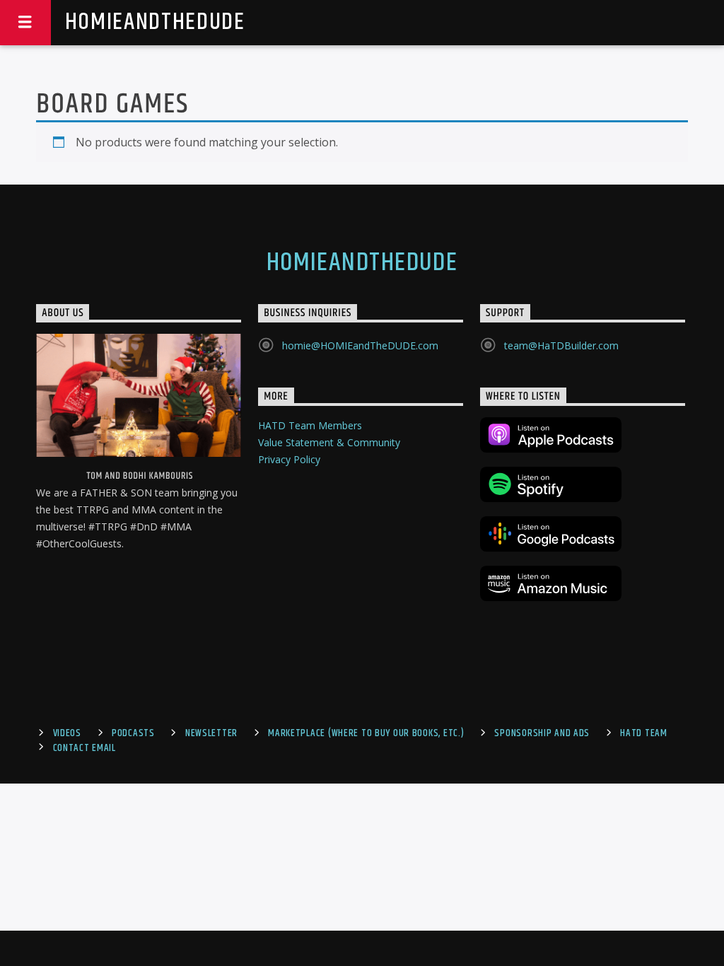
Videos (67, 733)
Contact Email (84, 748)
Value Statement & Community (329, 442)
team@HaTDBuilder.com (561, 345)
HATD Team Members (310, 425)
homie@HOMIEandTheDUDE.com (360, 345)
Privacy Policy (289, 459)
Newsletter (211, 733)
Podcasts (133, 733)
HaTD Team (643, 733)
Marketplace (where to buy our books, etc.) (366, 733)
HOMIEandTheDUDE (155, 22)
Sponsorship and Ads (542, 733)
